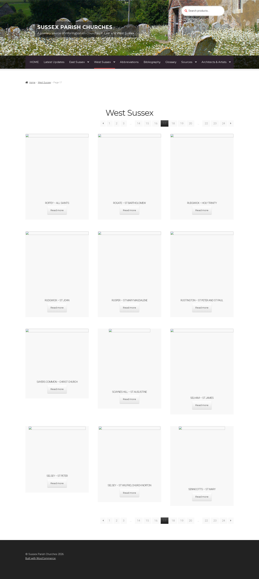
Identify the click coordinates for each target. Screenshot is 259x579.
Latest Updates (54, 62)
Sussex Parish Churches (75, 27)
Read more (57, 210)
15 (147, 123)
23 (215, 123)
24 (223, 123)
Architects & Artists (214, 62)
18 (173, 123)
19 (181, 123)
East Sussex (77, 62)
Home (32, 82)
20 (190, 123)
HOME (34, 62)
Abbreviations (129, 62)
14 (138, 123)
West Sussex (102, 62)
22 (206, 123)
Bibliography (152, 62)
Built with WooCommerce (40, 558)
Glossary (170, 62)
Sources (186, 62)
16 (156, 123)
